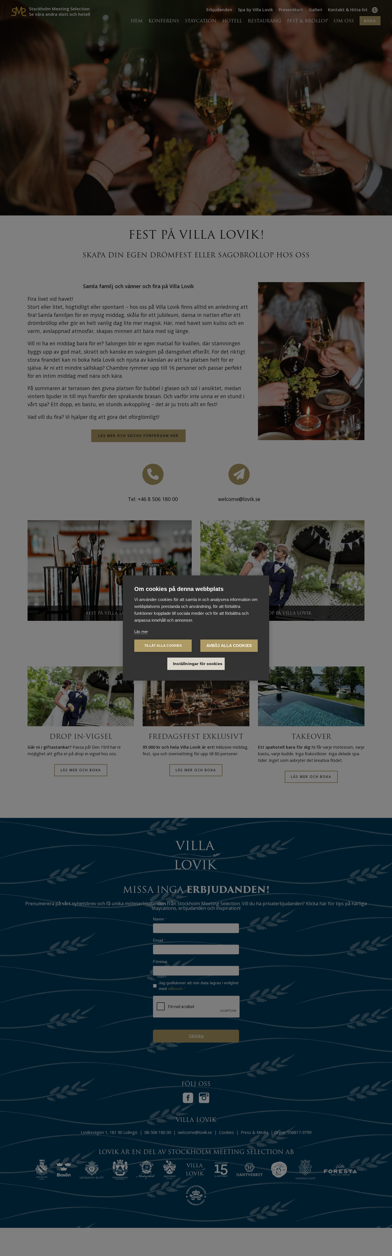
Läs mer (141, 631)
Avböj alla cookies (229, 646)
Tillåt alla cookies (163, 645)
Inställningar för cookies (197, 664)
